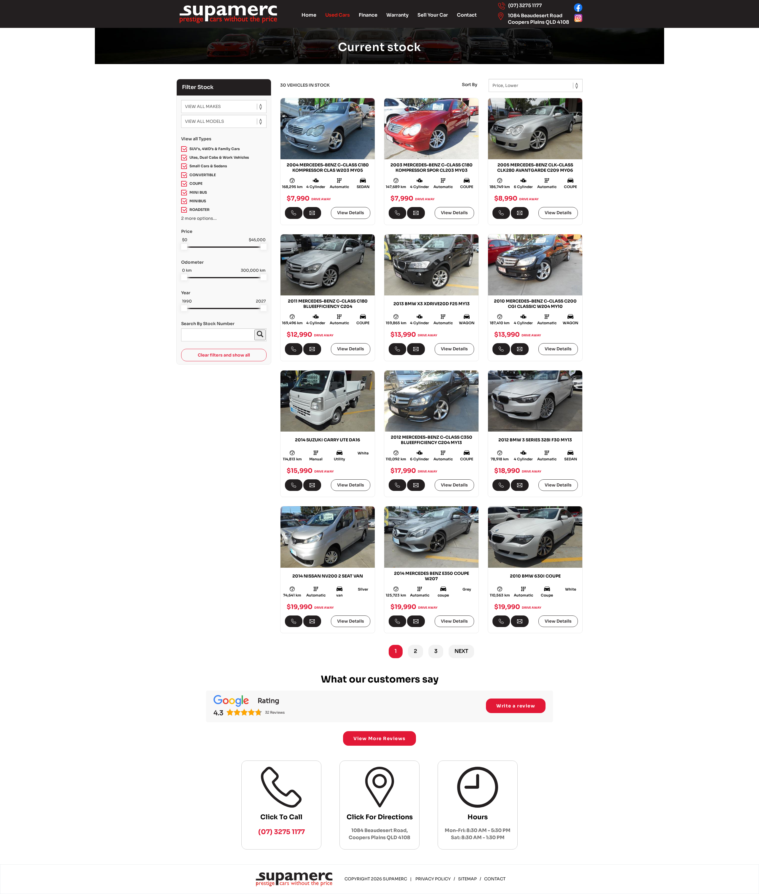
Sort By (469, 84)
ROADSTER (199, 209)
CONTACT (495, 879)
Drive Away (321, 199)
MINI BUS (198, 192)
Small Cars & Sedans (208, 166)
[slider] (184, 247)
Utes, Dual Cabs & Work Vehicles (219, 157)
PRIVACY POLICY (433, 879)
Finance (368, 15)
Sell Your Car (432, 15)
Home (309, 15)
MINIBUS (197, 201)
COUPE (195, 183)
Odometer (192, 262)
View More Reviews (379, 738)
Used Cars (337, 15)
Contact (467, 15)
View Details (350, 212)
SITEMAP (467, 879)
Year (185, 292)
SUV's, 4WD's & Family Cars (214, 149)
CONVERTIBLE (202, 175)
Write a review (515, 706)
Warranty (397, 15)
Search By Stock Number (208, 323)
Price (186, 231)
